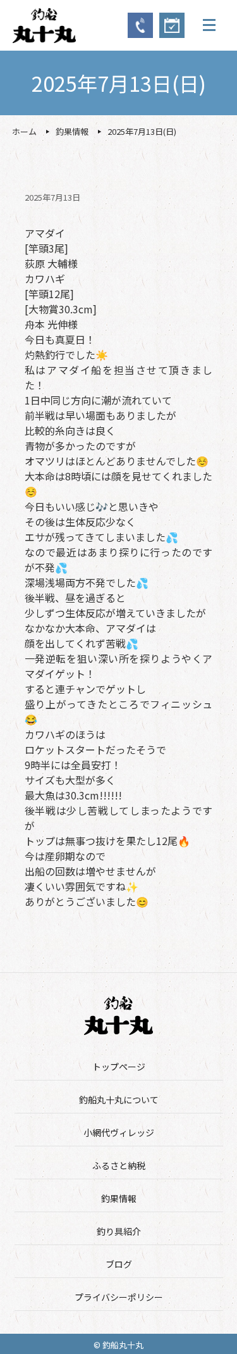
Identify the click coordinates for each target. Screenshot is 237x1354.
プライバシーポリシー (119, 1297)
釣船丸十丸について (119, 1099)
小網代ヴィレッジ (118, 1132)
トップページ (118, 1066)
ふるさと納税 (118, 1165)
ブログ (119, 1264)
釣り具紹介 (119, 1231)
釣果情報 (119, 1198)
